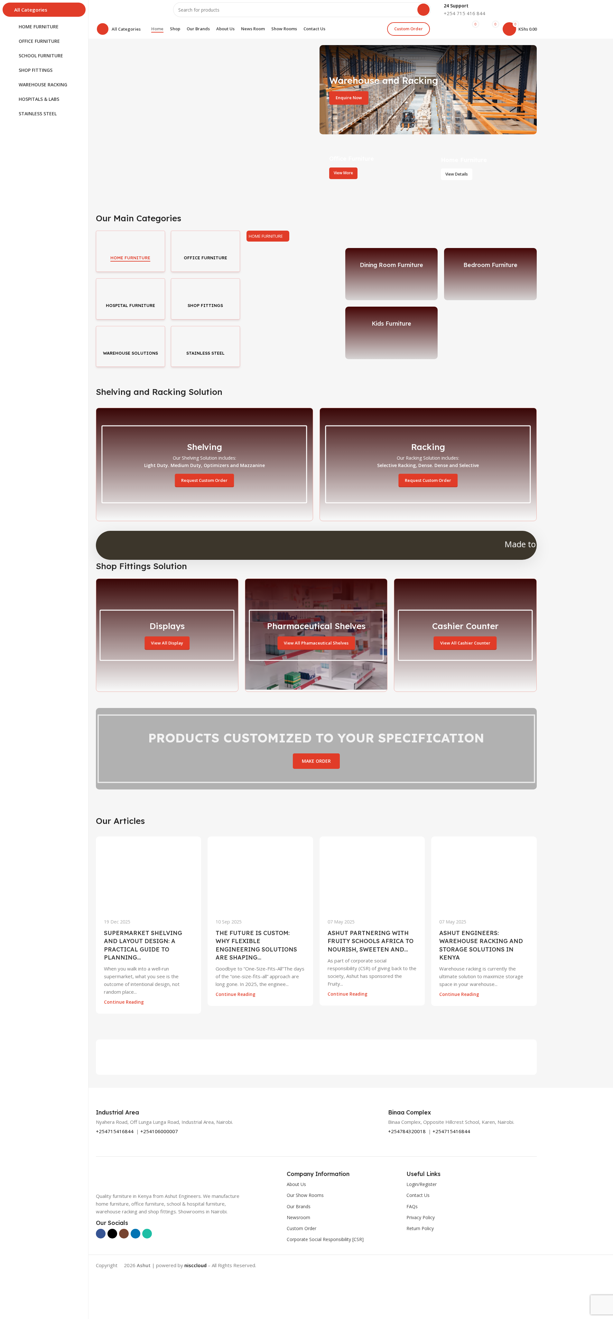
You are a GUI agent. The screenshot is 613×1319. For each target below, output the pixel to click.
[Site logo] (128, 9)
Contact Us (418, 1195)
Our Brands (299, 1206)
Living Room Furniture (292, 265)
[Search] (423, 10)
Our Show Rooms (305, 1195)
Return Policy (420, 1228)
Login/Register (421, 1184)
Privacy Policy (420, 1217)
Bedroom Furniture (490, 265)
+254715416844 (115, 1131)
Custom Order (408, 29)
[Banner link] (428, 89)
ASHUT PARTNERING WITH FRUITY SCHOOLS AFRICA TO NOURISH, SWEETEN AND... (370, 941)
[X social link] (112, 1233)
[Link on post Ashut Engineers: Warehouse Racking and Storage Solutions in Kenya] (484, 873)
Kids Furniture (391, 323)
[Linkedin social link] (135, 1233)
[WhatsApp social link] (147, 1233)
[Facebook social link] (101, 1233)
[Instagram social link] (124, 1233)
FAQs (412, 1206)
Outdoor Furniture (293, 323)
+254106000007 (159, 1131)
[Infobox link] (464, 9)
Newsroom (298, 1217)
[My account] (450, 29)
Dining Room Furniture (391, 265)
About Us (296, 1184)
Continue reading (124, 1002)
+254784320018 (407, 1131)
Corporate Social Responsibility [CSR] (325, 1239)
